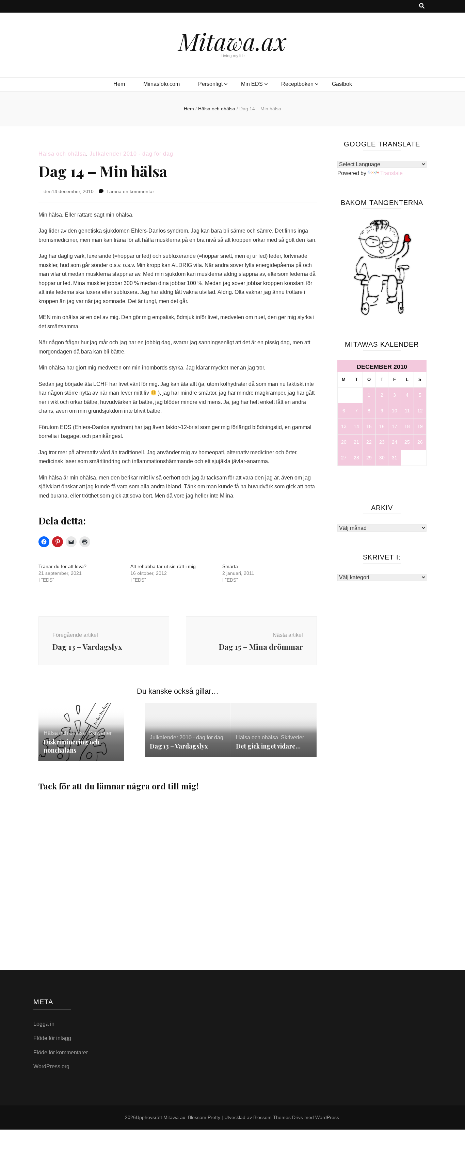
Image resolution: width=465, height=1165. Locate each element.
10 (394, 410)
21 (356, 442)
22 (369, 442)
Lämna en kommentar (130, 191)
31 (394, 457)
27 (344, 457)
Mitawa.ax (232, 41)
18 (407, 426)
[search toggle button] (421, 6)
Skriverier (100, 733)
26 (420, 442)
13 (344, 426)
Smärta (230, 566)
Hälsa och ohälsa (62, 154)
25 (407, 442)
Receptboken (297, 84)
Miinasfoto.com (161, 84)
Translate (391, 173)
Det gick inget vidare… (268, 746)
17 (394, 426)
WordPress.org (51, 1066)
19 (420, 426)
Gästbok (342, 84)
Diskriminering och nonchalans (71, 746)
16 (382, 426)
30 (382, 457)
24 (394, 442)
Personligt (210, 84)
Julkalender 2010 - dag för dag (131, 154)
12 (420, 410)
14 (356, 426)
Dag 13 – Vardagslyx (179, 746)
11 (407, 410)
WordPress (327, 1117)
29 (369, 457)
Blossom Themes (272, 1117)
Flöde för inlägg (52, 1038)
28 (356, 457)
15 (369, 426)
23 (382, 442)
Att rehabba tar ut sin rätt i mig (163, 566)
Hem (119, 84)
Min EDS (252, 84)
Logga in (43, 1024)
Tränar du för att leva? (62, 566)
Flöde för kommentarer (60, 1052)
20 (344, 442)
